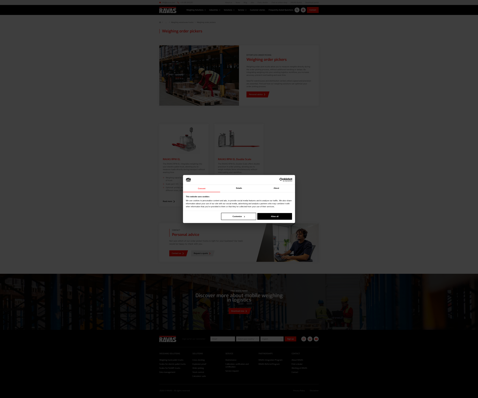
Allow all (274, 216)
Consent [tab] (201, 188)
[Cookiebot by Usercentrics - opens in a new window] (281, 180)
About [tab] (276, 188)
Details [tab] (239, 188)
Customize (237, 216)
